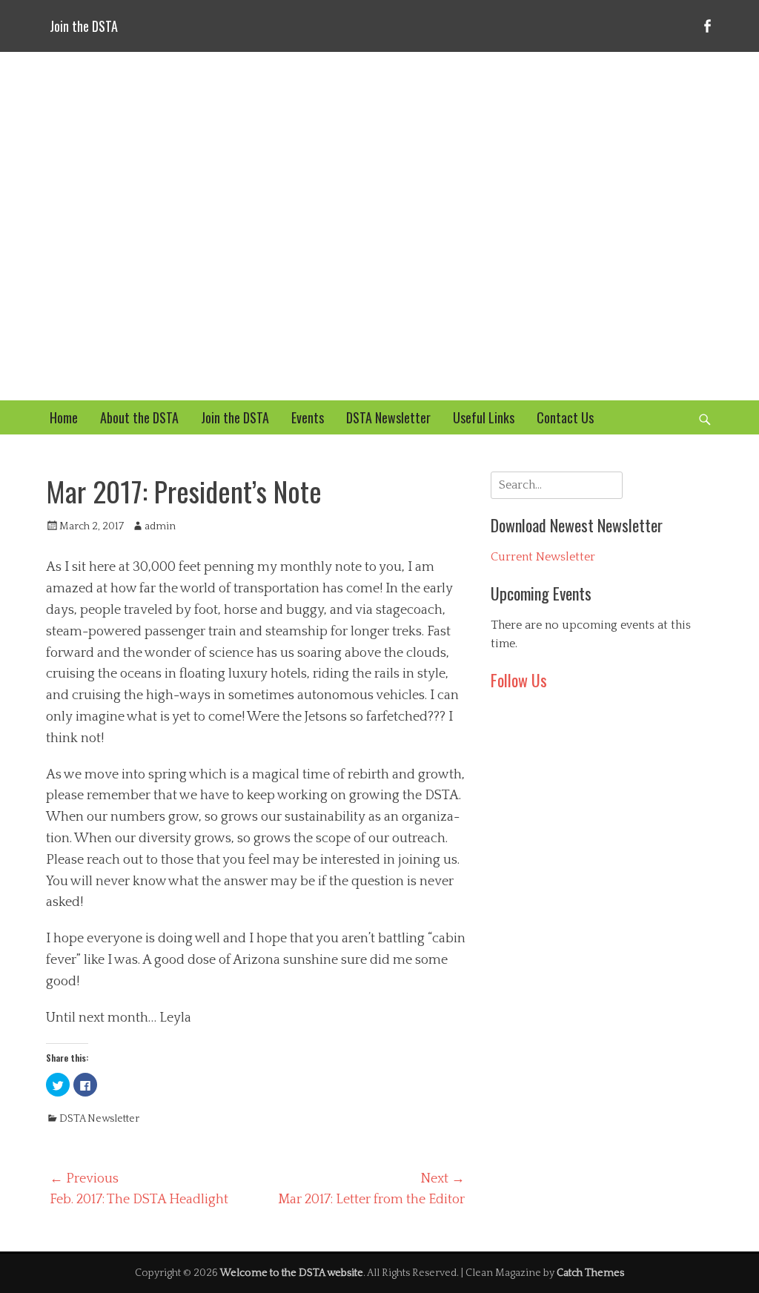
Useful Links (483, 417)
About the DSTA (139, 417)
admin (160, 526)
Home (64, 417)
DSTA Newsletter (388, 417)
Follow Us (519, 680)
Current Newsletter (543, 556)
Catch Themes (590, 1273)
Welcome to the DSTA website (291, 1273)
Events (307, 417)
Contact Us (565, 417)
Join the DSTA (84, 26)
